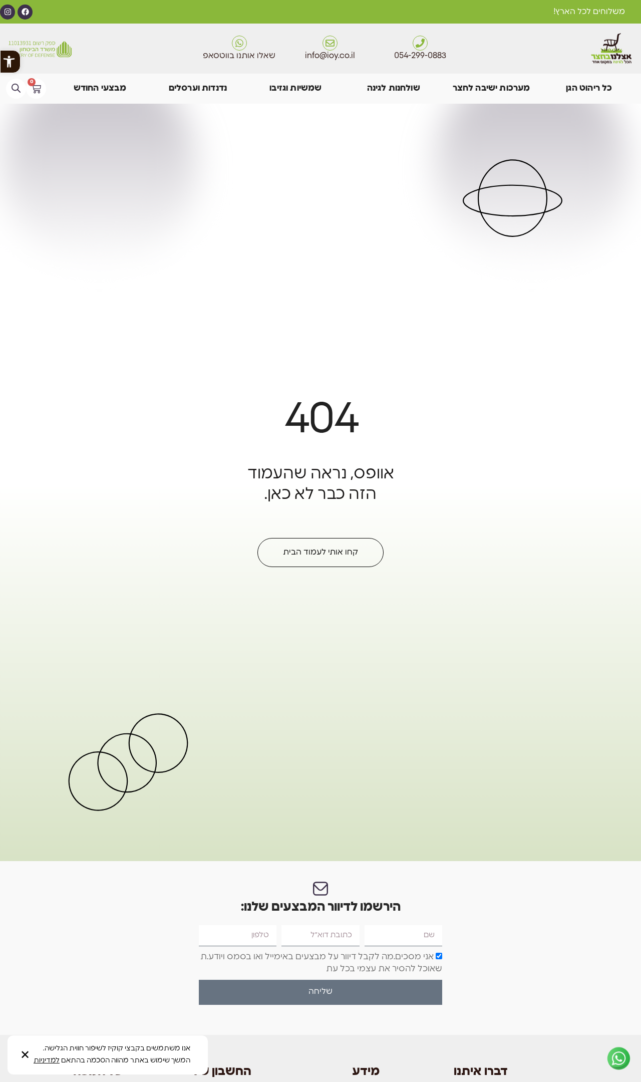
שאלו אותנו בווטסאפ (239, 56)
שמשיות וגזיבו (295, 88)
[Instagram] (7, 12)
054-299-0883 (420, 56)
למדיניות (47, 1060)
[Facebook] (25, 12)
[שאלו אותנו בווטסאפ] (239, 43)
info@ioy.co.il (330, 56)
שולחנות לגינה (393, 88)
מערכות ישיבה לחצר (491, 88)
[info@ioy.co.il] (330, 43)
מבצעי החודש (100, 88)
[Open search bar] (16, 88)
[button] (10, 61)
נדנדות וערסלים (198, 88)
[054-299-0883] (420, 43)
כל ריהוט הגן (589, 88)
